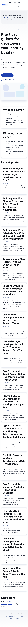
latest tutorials (13, 602)
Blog (15, 2)
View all (25, 163)
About (19, 2)
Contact (11, 7)
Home (10, 2)
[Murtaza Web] (4, 4)
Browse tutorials (7, 75)
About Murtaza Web (8, 79)
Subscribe (17, 7)
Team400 (5, 17)
